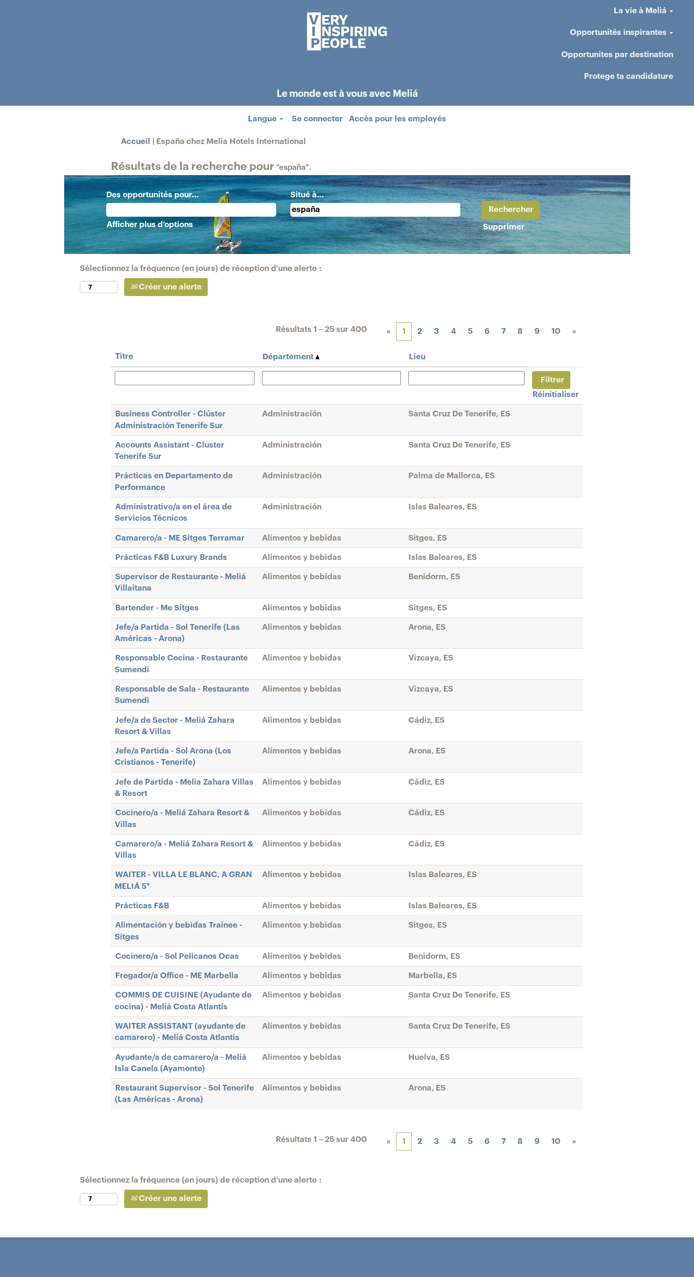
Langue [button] (263, 119)
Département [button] (288, 357)
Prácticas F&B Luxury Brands (171, 557)
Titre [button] (124, 356)
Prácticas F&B (142, 906)
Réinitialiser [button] (556, 394)
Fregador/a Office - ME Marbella (176, 976)
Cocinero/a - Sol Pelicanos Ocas (177, 956)
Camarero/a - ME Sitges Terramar (180, 538)
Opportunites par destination (617, 55)
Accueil (135, 141)
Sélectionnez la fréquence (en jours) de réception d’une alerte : (201, 268)
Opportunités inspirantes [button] (619, 32)
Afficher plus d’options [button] (150, 224)
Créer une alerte (169, 287)
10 (555, 331)
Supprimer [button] (504, 227)
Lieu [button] (417, 357)
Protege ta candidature (628, 76)
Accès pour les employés (397, 119)
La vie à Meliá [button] (641, 11)
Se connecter (317, 119)
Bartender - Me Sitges (157, 608)
